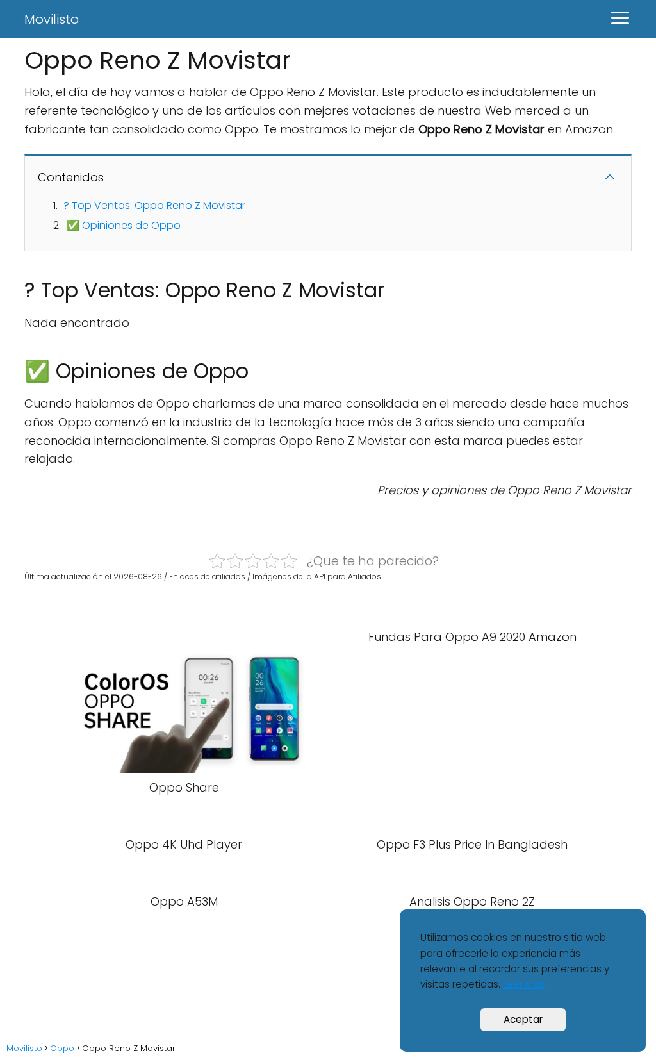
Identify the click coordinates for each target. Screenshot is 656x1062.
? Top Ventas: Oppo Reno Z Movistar (154, 205)
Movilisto (51, 19)
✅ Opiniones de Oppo (124, 225)
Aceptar (523, 1019)
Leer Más (524, 984)
